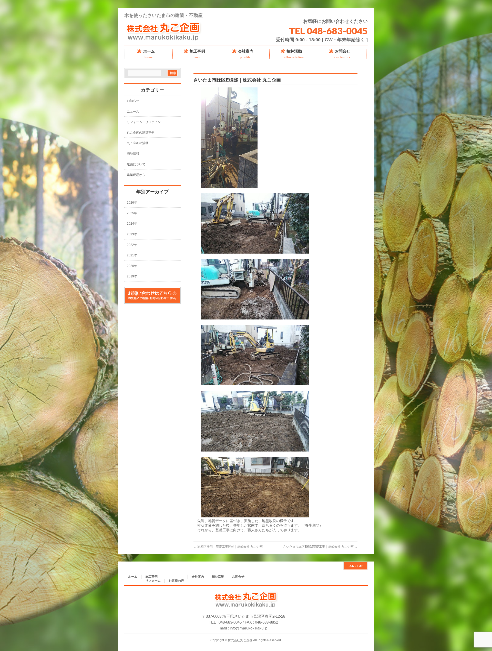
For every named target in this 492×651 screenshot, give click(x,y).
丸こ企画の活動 (137, 143)
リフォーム (153, 581)
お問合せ (238, 576)
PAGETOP (355, 565)
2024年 (132, 223)
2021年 (132, 255)
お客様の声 (176, 581)
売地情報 (133, 153)
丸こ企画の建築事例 (141, 132)
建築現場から (136, 175)
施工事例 (151, 576)
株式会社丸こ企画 (240, 640)
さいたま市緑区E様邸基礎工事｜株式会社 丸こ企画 (320, 546)
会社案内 (198, 576)
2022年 (132, 245)
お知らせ (133, 101)
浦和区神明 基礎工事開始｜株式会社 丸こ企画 (228, 546)
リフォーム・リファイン (144, 122)
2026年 (132, 202)
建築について (136, 164)
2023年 (132, 234)
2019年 (132, 276)
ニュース (133, 111)
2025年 (132, 213)
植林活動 (218, 576)
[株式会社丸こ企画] (163, 39)
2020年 (132, 266)
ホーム (132, 576)
